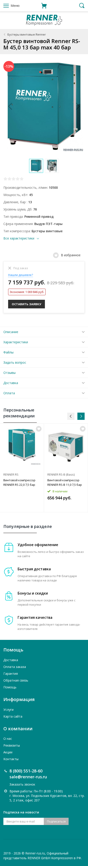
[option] (22, 467)
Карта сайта (12, 716)
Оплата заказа (14, 667)
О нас (7, 738)
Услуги (8, 709)
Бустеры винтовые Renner (26, 34)
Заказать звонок (22, 784)
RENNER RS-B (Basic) (61, 474)
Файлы (8, 352)
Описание (10, 332)
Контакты (11, 759)
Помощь (9, 687)
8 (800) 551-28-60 (25, 771)
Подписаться (56, 821)
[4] (18, 179)
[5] (22, 179)
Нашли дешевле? (20, 275)
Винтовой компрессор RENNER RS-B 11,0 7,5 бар (64, 482)
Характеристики (15, 342)
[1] (5, 179)
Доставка (10, 383)
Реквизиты (11, 745)
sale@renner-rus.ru (28, 776)
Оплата (9, 393)
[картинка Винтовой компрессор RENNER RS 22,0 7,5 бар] (21, 446)
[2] (9, 179)
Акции (7, 752)
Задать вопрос (14, 362)
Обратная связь (15, 680)
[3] (14, 179)
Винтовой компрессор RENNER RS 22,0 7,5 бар (19, 482)
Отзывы (9, 372)
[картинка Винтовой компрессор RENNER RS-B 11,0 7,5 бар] (65, 446)
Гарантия (10, 673)
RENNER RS (11, 474)
